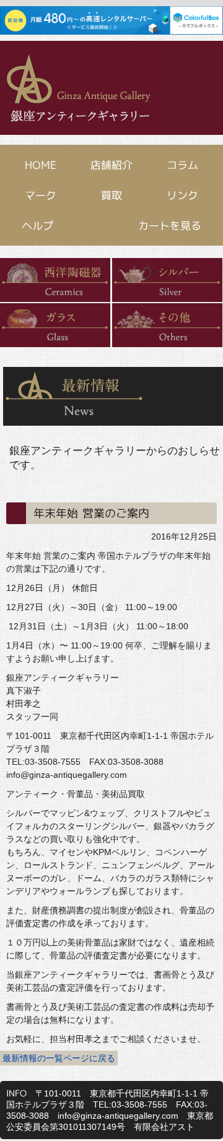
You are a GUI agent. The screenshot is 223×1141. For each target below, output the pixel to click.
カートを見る (169, 225)
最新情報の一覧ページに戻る (58, 1058)
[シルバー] (167, 280)
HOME (40, 165)
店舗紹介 (111, 165)
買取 (111, 195)
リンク (182, 195)
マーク (40, 195)
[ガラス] (55, 325)
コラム (182, 165)
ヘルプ (37, 225)
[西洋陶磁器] (55, 280)
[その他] (167, 325)
